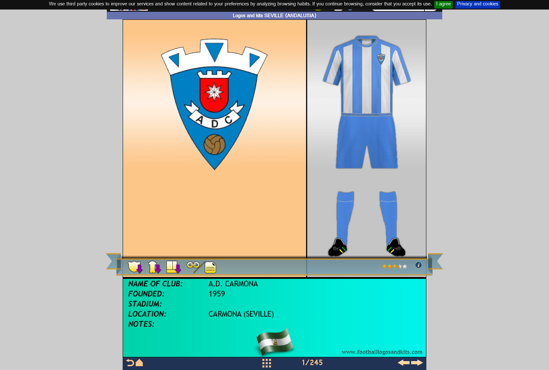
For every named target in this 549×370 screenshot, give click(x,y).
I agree (443, 5)
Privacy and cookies (477, 5)
